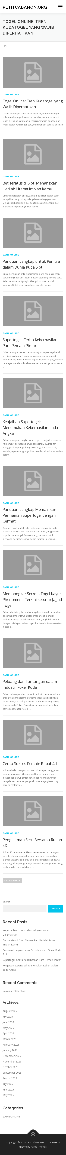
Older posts (12, 880)
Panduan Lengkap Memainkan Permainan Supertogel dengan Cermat (29, 515)
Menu (60, 6)
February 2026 (11, 1044)
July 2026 (8, 1016)
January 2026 (10, 1050)
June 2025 (8, 1089)
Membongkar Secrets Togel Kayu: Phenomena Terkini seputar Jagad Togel (32, 599)
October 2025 (10, 1067)
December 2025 (12, 1056)
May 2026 (8, 1028)
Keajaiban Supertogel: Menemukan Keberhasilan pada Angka (30, 427)
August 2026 (10, 1011)
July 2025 (8, 1084)
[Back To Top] (33, 1134)
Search (6, 901)
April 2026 (8, 1033)
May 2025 (8, 1095)
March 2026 (9, 1039)
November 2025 (12, 1061)
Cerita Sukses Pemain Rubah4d (30, 763)
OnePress (54, 1142)
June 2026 (8, 1022)
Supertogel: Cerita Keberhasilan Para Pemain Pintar (32, 960)
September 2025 (12, 1072)
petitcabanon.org (25, 7)
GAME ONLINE (11, 94)
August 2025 (10, 1078)
